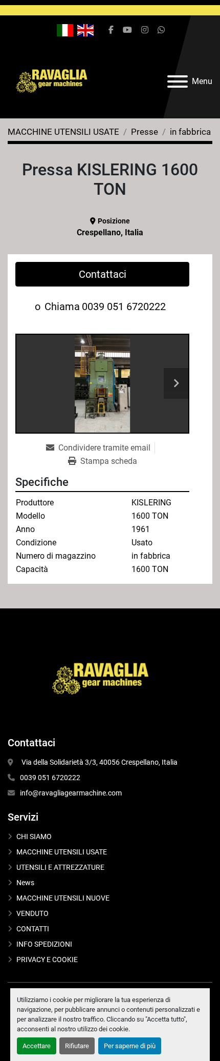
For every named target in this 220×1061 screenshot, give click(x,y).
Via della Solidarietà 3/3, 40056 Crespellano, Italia (99, 762)
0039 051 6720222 (124, 306)
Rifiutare (77, 1046)
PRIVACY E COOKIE (47, 959)
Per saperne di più (130, 1046)
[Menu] (177, 81)
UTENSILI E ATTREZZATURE (60, 867)
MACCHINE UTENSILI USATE (61, 852)
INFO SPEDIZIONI (44, 944)
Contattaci (102, 274)
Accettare (37, 1046)
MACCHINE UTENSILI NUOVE (62, 898)
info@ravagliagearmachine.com (71, 793)
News (25, 883)
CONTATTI (32, 929)
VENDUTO (32, 913)
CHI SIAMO (34, 836)
